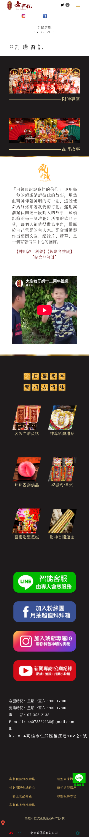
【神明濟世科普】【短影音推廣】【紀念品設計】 (44, 254)
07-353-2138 (44, 31)
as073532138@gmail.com (51, 721)
